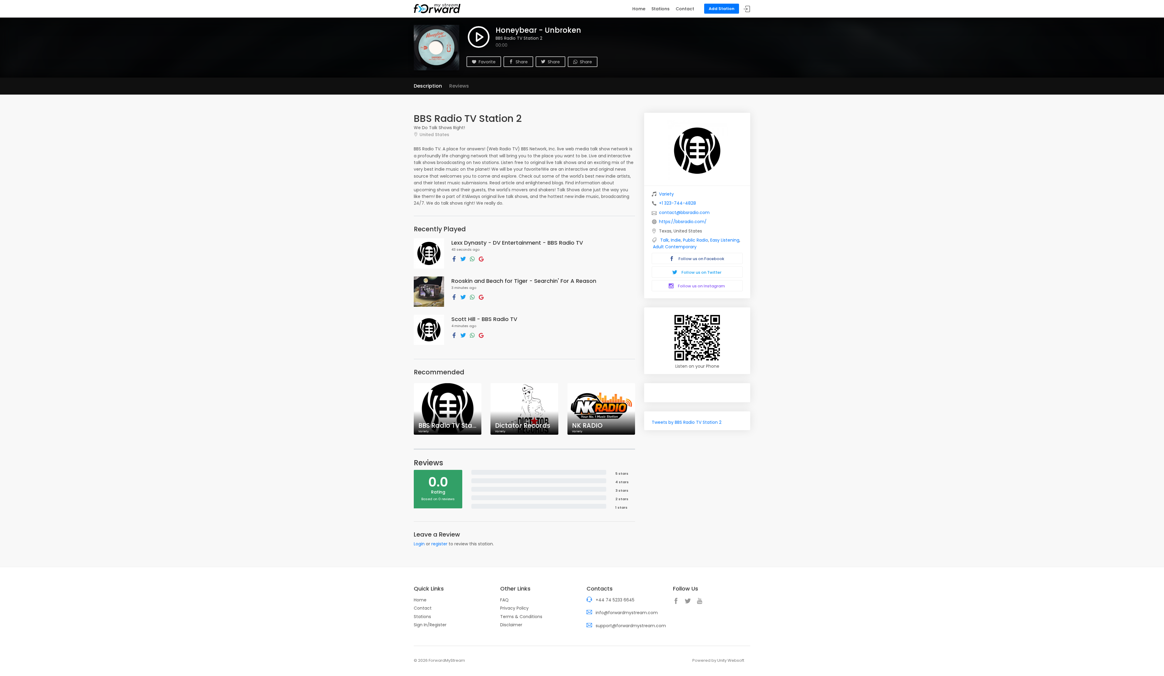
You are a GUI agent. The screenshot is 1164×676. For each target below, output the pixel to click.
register (439, 544)
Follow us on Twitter (701, 272)
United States (434, 134)
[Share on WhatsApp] (472, 259)
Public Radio (695, 240)
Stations (660, 9)
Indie (676, 240)
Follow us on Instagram (701, 286)
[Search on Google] (481, 259)
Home (638, 9)
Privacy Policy (514, 608)
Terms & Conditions (521, 617)
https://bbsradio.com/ (683, 222)
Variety (666, 194)
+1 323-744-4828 (677, 203)
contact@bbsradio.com (684, 212)
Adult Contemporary (675, 247)
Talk (664, 240)
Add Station (721, 9)
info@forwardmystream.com (627, 613)
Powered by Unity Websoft (718, 660)
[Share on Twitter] (463, 259)
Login (419, 544)
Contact (685, 9)
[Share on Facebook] (454, 259)
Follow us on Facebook (700, 259)
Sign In (747, 8)
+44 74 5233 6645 (615, 600)
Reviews (459, 85)
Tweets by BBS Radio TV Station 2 (686, 422)
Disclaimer (511, 625)
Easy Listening (724, 240)
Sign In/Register (430, 625)
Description (428, 85)
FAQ (504, 600)
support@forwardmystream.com (631, 626)
